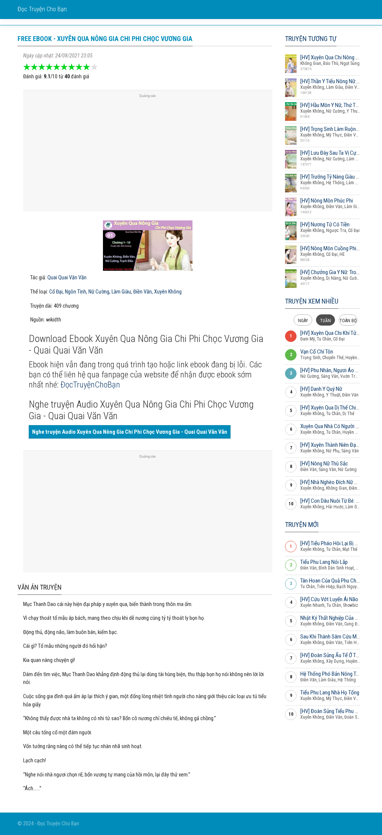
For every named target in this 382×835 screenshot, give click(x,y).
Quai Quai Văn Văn (67, 277)
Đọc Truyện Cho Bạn (42, 9)
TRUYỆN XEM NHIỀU (311, 301)
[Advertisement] (147, 153)
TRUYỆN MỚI (302, 524)
